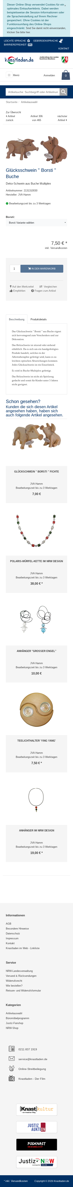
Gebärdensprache (45, 40)
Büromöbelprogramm (17, 1018)
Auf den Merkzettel (23, 286)
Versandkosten (19, 1181)
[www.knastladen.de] (19, 60)
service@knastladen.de (32, 1059)
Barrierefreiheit (15, 44)
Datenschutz (13, 933)
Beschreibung (16, 319)
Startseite (12, 102)
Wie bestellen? (14, 985)
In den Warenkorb (43, 268)
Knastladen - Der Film (31, 1078)
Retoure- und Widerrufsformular (23, 990)
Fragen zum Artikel (45, 290)
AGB (8, 923)
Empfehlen (19, 290)
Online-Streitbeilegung (32, 1068)
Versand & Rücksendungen (21, 975)
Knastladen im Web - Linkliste (23, 948)
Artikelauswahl (14, 1013)
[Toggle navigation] (9, 75)
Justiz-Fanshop (14, 1023)
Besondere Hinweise (17, 928)
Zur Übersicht (13, 112)
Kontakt (63, 48)
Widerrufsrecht (14, 980)
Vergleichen (50, 286)
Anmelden (49, 75)
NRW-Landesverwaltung (19, 970)
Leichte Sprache (15, 40)
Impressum (12, 938)
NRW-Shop (12, 1028)
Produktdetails (39, 319)
